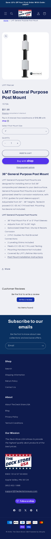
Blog (7, 411)
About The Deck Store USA (17, 405)
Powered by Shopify (37, 532)
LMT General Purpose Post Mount (24, 21)
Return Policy (11, 381)
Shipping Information (15, 375)
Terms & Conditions (14, 423)
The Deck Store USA (21, 532)
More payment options (25, 167)
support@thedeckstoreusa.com (21, 491)
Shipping (5, 113)
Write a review (25, 300)
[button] (5, 14)
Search (8, 369)
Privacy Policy (11, 417)
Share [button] (7, 269)
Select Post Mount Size (12, 126)
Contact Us (10, 387)
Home (6, 21)
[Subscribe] (43, 346)
